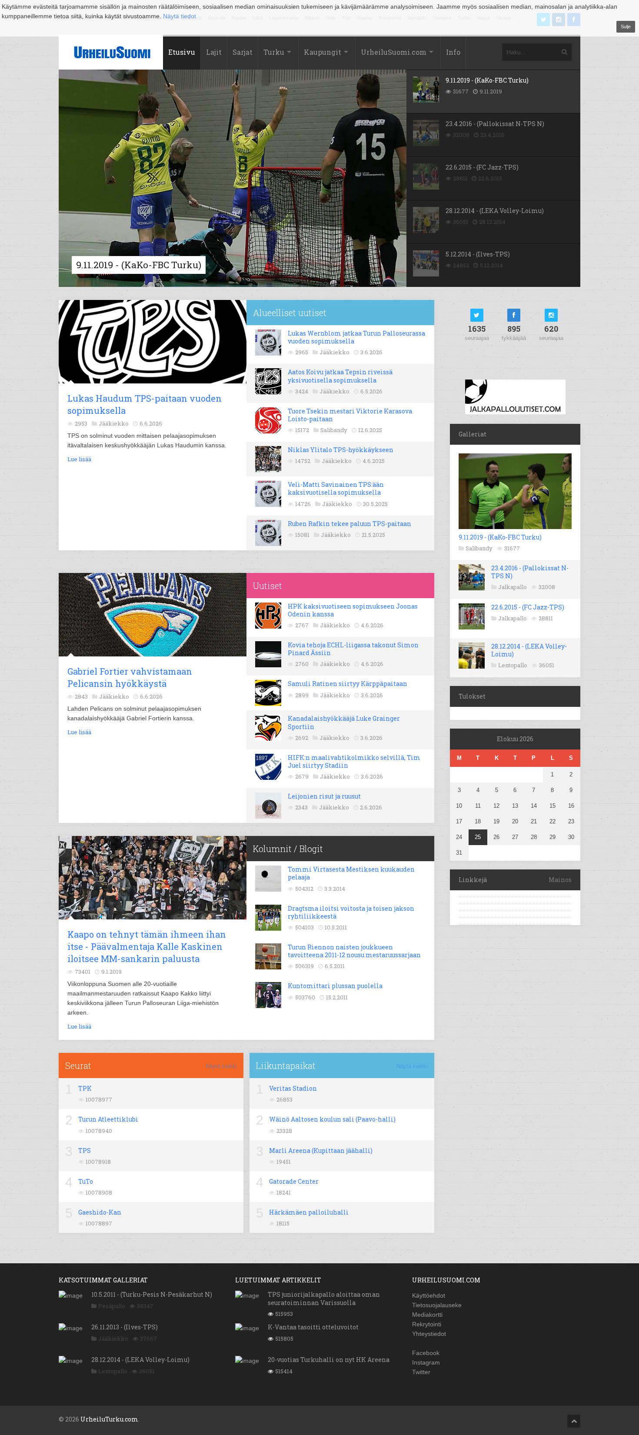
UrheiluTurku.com (109, 1419)
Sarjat (243, 52)
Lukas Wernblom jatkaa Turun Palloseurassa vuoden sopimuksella (356, 337)
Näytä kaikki (221, 1066)
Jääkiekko (113, 1338)
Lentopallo (512, 665)
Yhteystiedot (429, 1333)
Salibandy (479, 548)
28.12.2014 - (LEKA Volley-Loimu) (529, 650)
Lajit (214, 52)
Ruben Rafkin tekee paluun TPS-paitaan (349, 523)
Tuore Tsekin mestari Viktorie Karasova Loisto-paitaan (350, 415)
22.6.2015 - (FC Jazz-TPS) (527, 607)
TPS (84, 1150)
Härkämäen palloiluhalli (309, 1212)
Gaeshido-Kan (99, 1212)
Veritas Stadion (293, 1088)
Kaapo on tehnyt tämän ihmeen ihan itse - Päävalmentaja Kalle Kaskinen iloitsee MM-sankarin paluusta (146, 946)
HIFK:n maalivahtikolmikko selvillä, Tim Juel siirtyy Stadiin (354, 761)
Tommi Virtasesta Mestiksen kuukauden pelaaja (351, 873)
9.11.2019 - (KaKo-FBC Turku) (500, 537)
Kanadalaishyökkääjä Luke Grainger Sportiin (344, 722)
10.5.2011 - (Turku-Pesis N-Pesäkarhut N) (151, 1294)
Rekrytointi (426, 1324)
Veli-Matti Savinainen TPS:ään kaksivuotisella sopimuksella (336, 488)
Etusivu (181, 52)
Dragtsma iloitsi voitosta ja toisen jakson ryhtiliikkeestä (351, 912)
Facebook (425, 1352)
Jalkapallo (512, 587)
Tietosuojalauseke (437, 1305)
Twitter (421, 1371)
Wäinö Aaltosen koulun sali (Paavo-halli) (332, 1119)
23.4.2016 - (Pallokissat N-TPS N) (530, 572)
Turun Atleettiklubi (108, 1119)
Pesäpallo (111, 1306)
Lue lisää (79, 459)
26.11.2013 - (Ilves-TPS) (124, 1327)
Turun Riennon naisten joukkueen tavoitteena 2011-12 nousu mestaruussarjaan (354, 951)
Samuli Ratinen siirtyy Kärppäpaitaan (347, 683)
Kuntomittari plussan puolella (335, 986)
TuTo (85, 1181)
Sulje (626, 26)
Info (453, 52)
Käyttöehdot (428, 1295)
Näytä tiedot (179, 16)
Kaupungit (322, 52)
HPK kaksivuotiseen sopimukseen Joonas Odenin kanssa (353, 610)
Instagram (426, 1362)
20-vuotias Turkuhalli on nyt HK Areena (328, 1359)
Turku (273, 52)
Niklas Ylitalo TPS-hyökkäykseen (340, 450)
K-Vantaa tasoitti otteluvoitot (313, 1327)
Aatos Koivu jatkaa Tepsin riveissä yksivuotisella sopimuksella (340, 376)
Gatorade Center (294, 1181)
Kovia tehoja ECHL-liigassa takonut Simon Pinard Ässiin (353, 649)
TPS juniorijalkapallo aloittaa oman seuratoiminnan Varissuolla (324, 1298)
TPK (85, 1088)
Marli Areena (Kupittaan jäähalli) (321, 1150)
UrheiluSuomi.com (393, 52)
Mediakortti (427, 1314)
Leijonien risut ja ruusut (324, 796)
